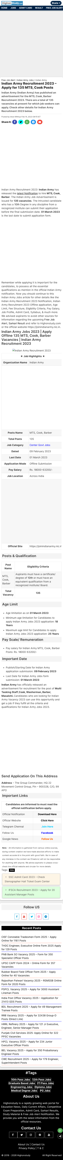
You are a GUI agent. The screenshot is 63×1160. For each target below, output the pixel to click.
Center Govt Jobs (40, 445)
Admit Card (25, 8)
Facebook (47, 832)
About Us (23, 1144)
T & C (40, 1148)
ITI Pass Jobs (45, 1083)
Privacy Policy (27, 1148)
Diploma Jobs (43, 1087)
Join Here (47, 826)
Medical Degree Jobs (24, 1090)
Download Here (47, 814)
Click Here (47, 820)
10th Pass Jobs (21, 1079)
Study (12, 3)
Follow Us (47, 839)
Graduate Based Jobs (22, 1083)
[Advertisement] (31, 42)
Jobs (13, 8)
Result (39, 8)
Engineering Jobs (22, 1087)
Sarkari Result (17, 323)
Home (4, 8)
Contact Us (38, 1144)
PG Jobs (45, 1090)
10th (16, 204)
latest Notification (27, 193)
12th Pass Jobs (41, 1079)
